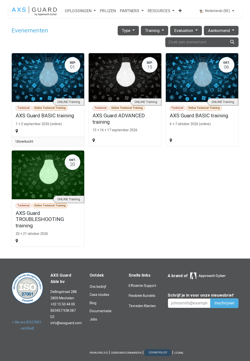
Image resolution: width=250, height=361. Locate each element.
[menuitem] (80, 11)
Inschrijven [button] (224, 303)
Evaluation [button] (184, 30)
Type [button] (126, 30)
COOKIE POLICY (158, 352)
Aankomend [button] (219, 30)
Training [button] (153, 30)
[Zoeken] (232, 42)
